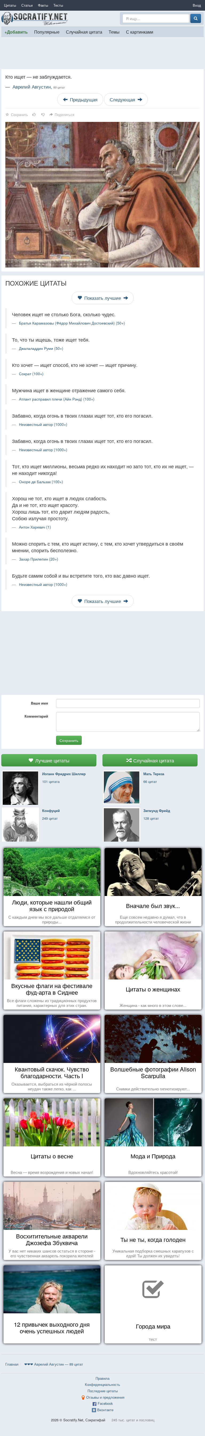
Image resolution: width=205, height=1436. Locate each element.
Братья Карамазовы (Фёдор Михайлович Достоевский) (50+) (72, 323)
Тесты (58, 5)
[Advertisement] (102, 53)
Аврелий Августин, (39, 86)
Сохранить (69, 740)
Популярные (47, 32)
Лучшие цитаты (51, 760)
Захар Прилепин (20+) (38, 559)
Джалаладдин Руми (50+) (41, 348)
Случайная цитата (84, 32)
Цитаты (10, 5)
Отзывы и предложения (105, 1397)
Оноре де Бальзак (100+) (41, 481)
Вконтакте (105, 1409)
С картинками (139, 32)
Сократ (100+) (31, 373)
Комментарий (36, 716)
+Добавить (16, 32)
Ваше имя (39, 703)
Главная (11, 1364)
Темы (114, 32)
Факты (43, 5)
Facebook (105, 1403)
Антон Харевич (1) (35, 527)
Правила (102, 1378)
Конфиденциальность (102, 1384)
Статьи (27, 5)
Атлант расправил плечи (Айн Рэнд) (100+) (56, 399)
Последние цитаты (103, 1390)
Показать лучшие (102, 298)
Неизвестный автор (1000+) (43, 424)
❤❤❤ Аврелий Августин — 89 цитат (53, 1364)
